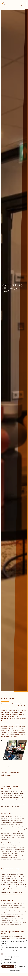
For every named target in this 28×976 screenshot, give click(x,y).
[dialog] (14, 956)
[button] (14, 970)
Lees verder (22, 950)
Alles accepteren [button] (7, 966)
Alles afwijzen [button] (21, 966)
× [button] (26, 940)
